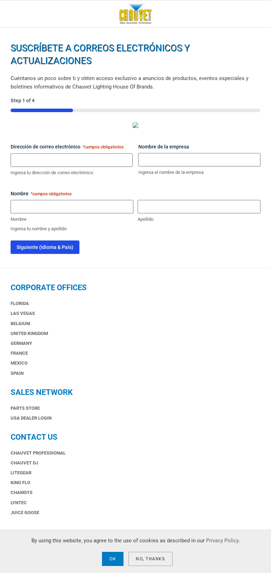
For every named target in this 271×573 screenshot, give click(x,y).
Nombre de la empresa (163, 147)
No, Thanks (150, 559)
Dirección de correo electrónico (67, 147)
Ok (112, 559)
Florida (20, 303)
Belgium (20, 323)
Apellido (145, 219)
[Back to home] (135, 14)
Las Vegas (23, 313)
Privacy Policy (222, 540)
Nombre (18, 219)
